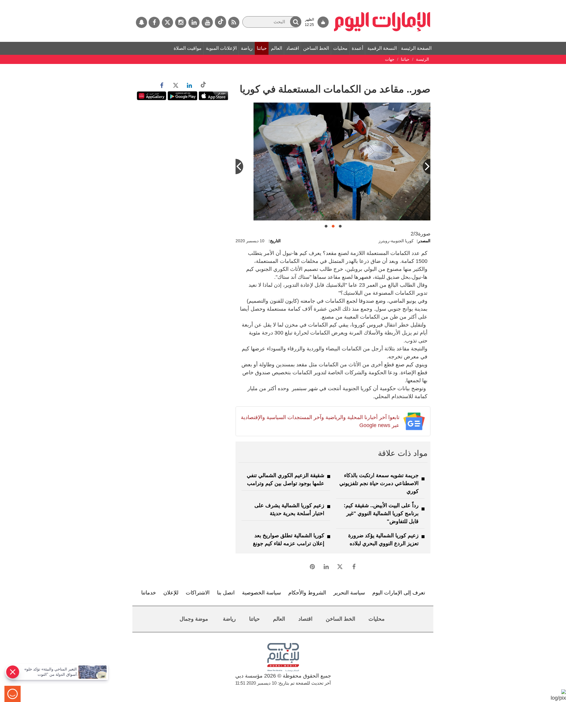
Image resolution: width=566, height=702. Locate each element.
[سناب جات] (141, 22)
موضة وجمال (194, 619)
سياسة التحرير (349, 593)
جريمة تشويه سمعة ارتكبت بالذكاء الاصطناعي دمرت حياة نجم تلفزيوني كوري (379, 483)
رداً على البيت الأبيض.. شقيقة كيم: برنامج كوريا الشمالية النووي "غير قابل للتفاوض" (381, 513)
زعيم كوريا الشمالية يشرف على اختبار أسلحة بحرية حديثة (289, 509)
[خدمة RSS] (233, 22)
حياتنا (262, 48)
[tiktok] (220, 22)
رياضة (247, 48)
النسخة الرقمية (382, 48)
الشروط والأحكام (307, 593)
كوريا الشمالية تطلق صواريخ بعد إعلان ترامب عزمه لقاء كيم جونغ (288, 539)
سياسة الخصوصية (261, 593)
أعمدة (357, 48)
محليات (340, 48)
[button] (295, 21)
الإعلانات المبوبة (221, 48)
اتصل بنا (226, 593)
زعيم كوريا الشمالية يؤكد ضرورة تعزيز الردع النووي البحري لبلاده (383, 539)
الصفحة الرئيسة (416, 48)
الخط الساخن (316, 48)
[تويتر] (167, 22)
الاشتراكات (198, 593)
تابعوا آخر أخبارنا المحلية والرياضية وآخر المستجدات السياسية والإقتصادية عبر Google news (320, 421)
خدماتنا (148, 593)
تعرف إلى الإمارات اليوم (398, 593)
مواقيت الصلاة (188, 48)
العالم (276, 48)
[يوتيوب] (207, 22)
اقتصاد (292, 48)
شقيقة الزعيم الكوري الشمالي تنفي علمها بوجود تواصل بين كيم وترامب (285, 479)
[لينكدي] (194, 22)
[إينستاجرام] (180, 22)
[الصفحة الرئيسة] (382, 3)
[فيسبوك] (154, 22)
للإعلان (170, 593)
